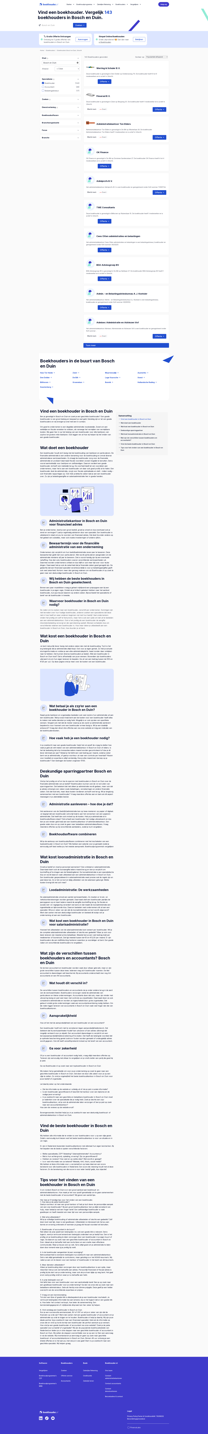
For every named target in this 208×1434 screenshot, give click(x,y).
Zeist (75, 373)
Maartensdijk (110, 373)
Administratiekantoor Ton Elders (113, 124)
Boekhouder (51, 83)
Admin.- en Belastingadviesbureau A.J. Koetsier (121, 293)
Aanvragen (83, 39)
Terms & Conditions (145, 1416)
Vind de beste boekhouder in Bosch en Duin (138, 444)
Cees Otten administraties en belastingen (118, 236)
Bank (85, 1363)
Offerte (103, 81)
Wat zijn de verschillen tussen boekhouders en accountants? (139, 439)
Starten (69, 4)
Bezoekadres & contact (114, 1396)
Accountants (66, 1381)
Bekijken (139, 39)
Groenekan (77, 382)
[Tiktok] (47, 1418)
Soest (140, 377)
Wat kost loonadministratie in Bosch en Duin (138, 434)
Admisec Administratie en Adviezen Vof (117, 322)
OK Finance (102, 152)
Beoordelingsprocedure (136, 1419)
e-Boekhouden (105, 42)
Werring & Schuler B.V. (108, 68)
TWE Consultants (105, 207)
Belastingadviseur (53, 91)
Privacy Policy (132, 1416)
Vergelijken (43, 1370)
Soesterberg (45, 387)
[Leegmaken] (77, 62)
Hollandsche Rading (146, 382)
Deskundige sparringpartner (132, 430)
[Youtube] (53, 1418)
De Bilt (75, 377)
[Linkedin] (40, 1418)
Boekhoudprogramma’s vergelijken (99, 846)
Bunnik (108, 382)
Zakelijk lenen (88, 1381)
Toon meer (91, 345)
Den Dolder (45, 377)
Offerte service (66, 1376)
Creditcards (87, 1376)
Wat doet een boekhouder (131, 423)
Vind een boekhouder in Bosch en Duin (136, 419)
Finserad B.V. (103, 96)
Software (43, 1363)
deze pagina (59, 662)
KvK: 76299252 (158, 1416)
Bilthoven (44, 382)
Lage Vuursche (111, 377)
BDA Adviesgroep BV (107, 265)
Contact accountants (113, 1383)
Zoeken (78, 25)
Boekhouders (120, 4)
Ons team (108, 1370)
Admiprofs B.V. (104, 181)
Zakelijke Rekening (104, 4)
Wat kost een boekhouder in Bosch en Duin (137, 427)
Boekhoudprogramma (84, 4)
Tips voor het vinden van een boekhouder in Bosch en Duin (142, 449)
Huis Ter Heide (46, 373)
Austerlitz (142, 373)
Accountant (51, 87)
